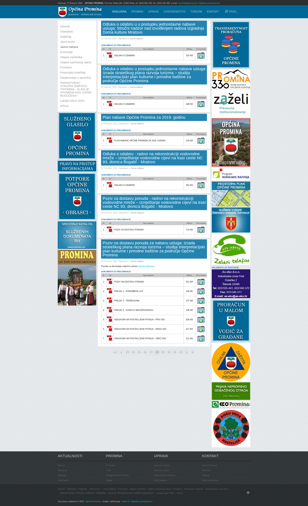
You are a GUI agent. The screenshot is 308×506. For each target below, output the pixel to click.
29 (163, 352)
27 (151, 352)
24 (133, 352)
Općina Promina (209, 465)
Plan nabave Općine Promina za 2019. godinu (144, 117)
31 (174, 352)
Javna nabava (136, 38)
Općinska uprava (162, 465)
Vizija (108, 470)
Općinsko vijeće (161, 470)
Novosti (61, 465)
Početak (113, 352)
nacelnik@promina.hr (187, 3)
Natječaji (62, 475)
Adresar (205, 475)
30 (168, 352)
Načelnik (206, 470)
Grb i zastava (160, 480)
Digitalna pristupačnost (209, 3)
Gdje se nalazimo (210, 480)
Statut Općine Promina (164, 475)
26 (145, 352)
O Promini (110, 465)
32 (180, 352)
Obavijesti (62, 470)
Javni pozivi (63, 480)
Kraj (192, 352)
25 (139, 352)
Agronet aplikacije (146, 266)
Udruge (109, 480)
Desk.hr (125, 501)
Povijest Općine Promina (117, 475)
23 (127, 352)
